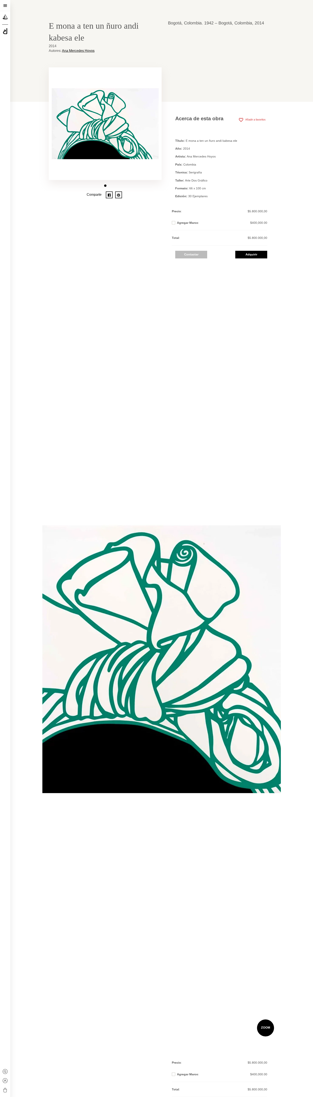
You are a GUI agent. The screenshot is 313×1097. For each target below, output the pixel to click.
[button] (105, 185)
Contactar (191, 254)
